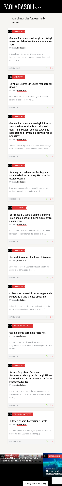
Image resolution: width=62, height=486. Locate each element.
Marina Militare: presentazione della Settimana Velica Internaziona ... (20, 459)
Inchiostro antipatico (22, 326)
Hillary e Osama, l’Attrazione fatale (28, 421)
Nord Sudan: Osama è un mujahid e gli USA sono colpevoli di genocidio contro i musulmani (30, 218)
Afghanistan (18, 31)
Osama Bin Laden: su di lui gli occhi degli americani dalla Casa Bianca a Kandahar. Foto (30, 41)
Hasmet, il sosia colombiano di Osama (30, 257)
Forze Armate (19, 208)
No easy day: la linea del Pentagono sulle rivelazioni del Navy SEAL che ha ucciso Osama (29, 175)
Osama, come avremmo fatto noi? (27, 333)
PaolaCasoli (22, 48)
